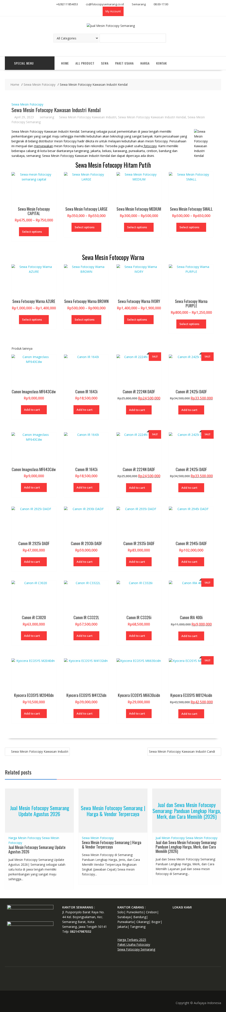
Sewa (105, 63)
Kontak (161, 63)
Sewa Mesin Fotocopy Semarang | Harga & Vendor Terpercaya (113, 810)
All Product (84, 63)
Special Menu (24, 63)
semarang (47, 117)
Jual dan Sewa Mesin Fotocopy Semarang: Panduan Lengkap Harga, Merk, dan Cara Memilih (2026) (187, 811)
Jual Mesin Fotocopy (170, 838)
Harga (145, 63)
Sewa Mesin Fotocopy (27, 104)
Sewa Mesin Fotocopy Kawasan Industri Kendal (152, 117)
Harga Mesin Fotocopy (24, 838)
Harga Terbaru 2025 (131, 940)
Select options (32, 232)
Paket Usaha (124, 63)
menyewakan (43, 146)
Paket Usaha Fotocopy (133, 944)
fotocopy (150, 146)
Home (65, 63)
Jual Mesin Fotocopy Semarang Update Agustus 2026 (39, 810)
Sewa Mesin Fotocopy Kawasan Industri (87, 117)
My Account (113, 11)
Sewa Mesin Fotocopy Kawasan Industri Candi (182, 751)
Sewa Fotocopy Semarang (136, 949)
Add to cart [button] (32, 410)
